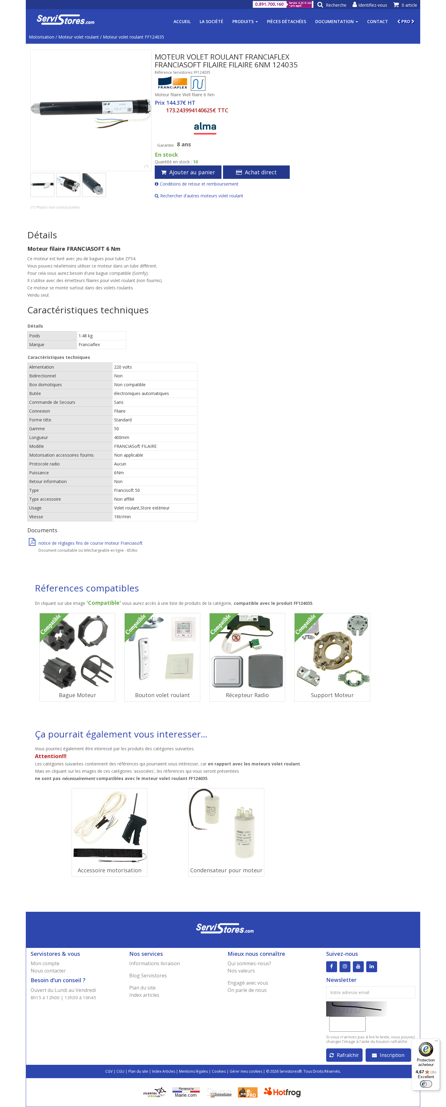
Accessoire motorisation (109, 870)
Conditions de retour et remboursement (199, 184)
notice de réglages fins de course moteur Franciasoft (91, 543)
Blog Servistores (148, 975)
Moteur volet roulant (78, 37)
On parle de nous (247, 990)
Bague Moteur (77, 695)
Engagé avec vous (248, 982)
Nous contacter (48, 970)
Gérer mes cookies (246, 1071)
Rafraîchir (348, 1055)
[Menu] (436, 1042)
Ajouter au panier (192, 172)
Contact (377, 21)
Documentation (335, 21)
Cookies (219, 1071)
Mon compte (45, 963)
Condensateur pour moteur (226, 870)
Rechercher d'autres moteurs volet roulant (201, 196)
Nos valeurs (241, 970)
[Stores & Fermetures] (219, 1092)
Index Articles (163, 1071)
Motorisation (41, 37)
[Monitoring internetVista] (154, 1092)
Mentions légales (193, 1071)
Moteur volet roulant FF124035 (133, 37)
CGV (109, 1071)
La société (211, 21)
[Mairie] (186, 1092)
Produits (243, 21)
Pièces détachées (286, 21)
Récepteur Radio (247, 695)
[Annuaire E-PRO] (248, 1092)
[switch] (426, 1084)
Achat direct (261, 172)
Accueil (182, 21)
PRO (405, 21)
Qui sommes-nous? (249, 963)
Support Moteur (332, 695)
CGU (120, 1071)
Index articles (144, 995)
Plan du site (142, 987)
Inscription (392, 1055)
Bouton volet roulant (162, 695)
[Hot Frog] (283, 1092)
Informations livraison (154, 963)
